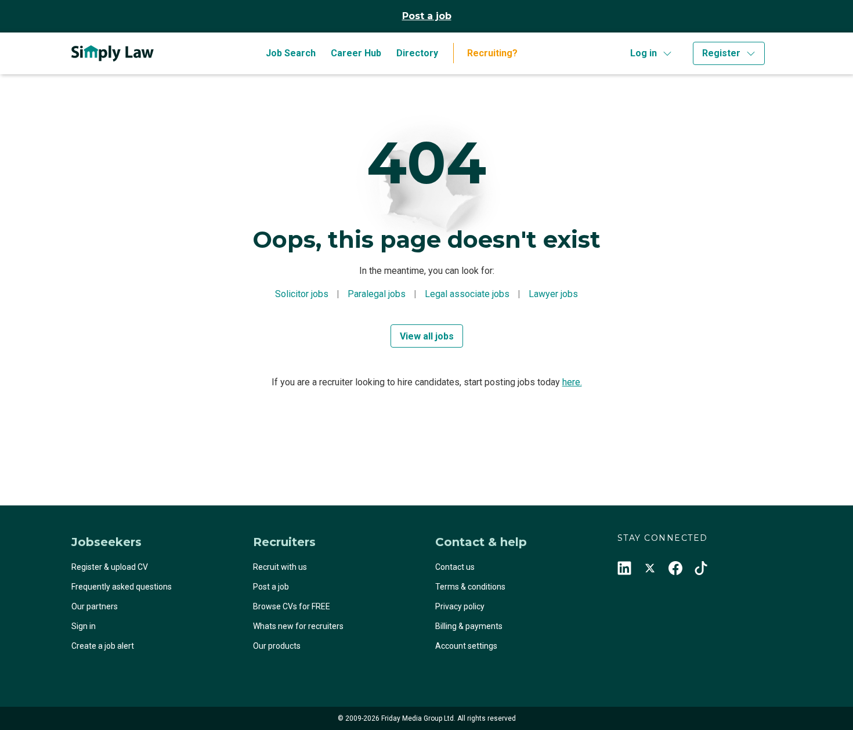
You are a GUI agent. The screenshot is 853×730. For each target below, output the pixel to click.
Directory (417, 53)
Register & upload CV (109, 567)
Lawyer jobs (553, 293)
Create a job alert (102, 646)
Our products (277, 646)
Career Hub (356, 53)
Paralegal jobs (377, 293)
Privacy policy (460, 606)
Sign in (83, 626)
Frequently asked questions (121, 586)
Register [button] (721, 53)
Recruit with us (280, 567)
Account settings (466, 646)
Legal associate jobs (467, 293)
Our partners (94, 606)
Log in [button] (643, 53)
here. (572, 382)
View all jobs (427, 336)
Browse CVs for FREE (291, 606)
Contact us (455, 567)
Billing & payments (469, 626)
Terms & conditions (470, 586)
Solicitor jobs (301, 293)
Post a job (426, 15)
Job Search (291, 53)
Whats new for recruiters (298, 626)
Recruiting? (492, 53)
